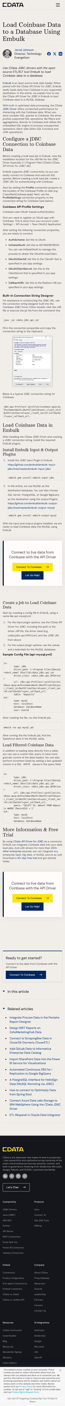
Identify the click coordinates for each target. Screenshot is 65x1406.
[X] (11, 1176)
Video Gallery (10, 1362)
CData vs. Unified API (13, 1299)
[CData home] (16, 5)
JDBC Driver (10, 109)
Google (38, 1341)
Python (6, 1225)
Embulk (7, 83)
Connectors (9, 1272)
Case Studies (9, 1335)
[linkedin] (5, 1176)
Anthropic (39, 1330)
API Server (8, 1231)
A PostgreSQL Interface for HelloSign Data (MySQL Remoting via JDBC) (34, 1082)
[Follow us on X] (55, 54)
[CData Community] (24, 1176)
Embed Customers (12, 1288)
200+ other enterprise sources (30, 849)
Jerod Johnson (24, 50)
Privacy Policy (25, 1386)
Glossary (7, 1357)
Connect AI (40, 1215)
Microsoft (39, 1346)
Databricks (40, 1335)
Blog (5, 1341)
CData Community (12, 1330)
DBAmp (38, 1225)
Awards (38, 1288)
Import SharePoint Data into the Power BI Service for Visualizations (35, 1061)
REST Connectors (11, 1236)
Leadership (40, 1294)
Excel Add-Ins (10, 1242)
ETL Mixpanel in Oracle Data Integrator (35, 1115)
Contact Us (40, 1310)
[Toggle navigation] (57, 5)
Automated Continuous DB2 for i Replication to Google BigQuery (31, 1071)
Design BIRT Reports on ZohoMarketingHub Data (26, 1030)
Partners (38, 1299)
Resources (8, 1346)
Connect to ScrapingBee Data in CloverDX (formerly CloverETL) (31, 1040)
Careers (38, 1305)
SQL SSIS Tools (41, 1220)
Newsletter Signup (12, 1352)
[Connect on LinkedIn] (60, 54)
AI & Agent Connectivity (15, 1283)
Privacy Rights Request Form (25, 1392)
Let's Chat (12, 1187)
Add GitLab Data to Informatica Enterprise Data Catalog (30, 1051)
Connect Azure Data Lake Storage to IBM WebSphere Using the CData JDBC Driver (35, 1105)
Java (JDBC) (9, 1215)
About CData (41, 1272)
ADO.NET (7, 1220)
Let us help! (32, 575)
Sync (36, 1209)
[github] (18, 1176)
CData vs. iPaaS (11, 1294)
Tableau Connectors (13, 1252)
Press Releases (41, 1278)
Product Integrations (13, 1278)
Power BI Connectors (13, 1247)
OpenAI (38, 1357)
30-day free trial (27, 858)
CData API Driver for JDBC (28, 841)
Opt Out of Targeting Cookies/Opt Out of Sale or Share (32, 1400)
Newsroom (39, 1283)
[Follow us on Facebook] (49, 54)
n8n (36, 1352)
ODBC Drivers (10, 1209)
